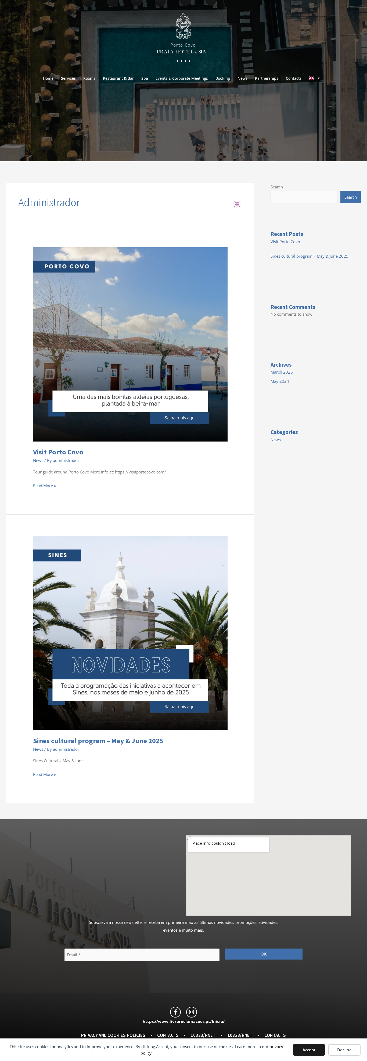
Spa (144, 78)
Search (277, 186)
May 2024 (280, 381)
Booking (222, 78)
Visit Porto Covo (58, 451)
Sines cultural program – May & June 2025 (98, 740)
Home (48, 78)
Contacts (293, 78)
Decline (344, 1049)
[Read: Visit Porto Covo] (130, 344)
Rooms (89, 78)
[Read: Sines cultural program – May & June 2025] (130, 632)
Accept (309, 1049)
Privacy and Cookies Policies (113, 1035)
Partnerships (266, 78)
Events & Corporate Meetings (182, 78)
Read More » (44, 485)
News (242, 78)
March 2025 (282, 372)
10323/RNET (203, 1035)
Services (68, 78)
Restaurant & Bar (118, 78)
